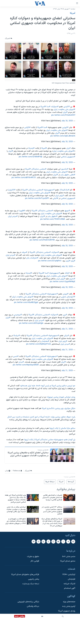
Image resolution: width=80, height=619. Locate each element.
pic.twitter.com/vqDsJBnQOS (62, 136)
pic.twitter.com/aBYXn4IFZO (24, 177)
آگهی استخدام (69, 588)
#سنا (48, 106)
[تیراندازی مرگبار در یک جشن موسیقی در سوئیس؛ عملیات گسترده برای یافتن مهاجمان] (33, 509)
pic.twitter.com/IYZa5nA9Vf (63, 115)
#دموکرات (55, 106)
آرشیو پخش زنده (68, 606)
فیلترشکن (71, 579)
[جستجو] (63, 616)
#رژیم (73, 260)
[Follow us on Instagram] (53, 542)
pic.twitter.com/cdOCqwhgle (31, 323)
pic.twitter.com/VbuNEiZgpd (26, 302)
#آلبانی (55, 198)
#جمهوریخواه (49, 189)
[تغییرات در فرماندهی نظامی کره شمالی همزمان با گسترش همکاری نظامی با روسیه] (69, 497)
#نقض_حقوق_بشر (68, 174)
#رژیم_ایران (59, 195)
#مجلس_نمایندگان (38, 169)
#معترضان (45, 341)
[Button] (8, 38)
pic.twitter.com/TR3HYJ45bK (52, 219)
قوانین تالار (34, 561)
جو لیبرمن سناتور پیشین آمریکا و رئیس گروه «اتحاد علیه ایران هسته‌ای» (47, 385)
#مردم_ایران (13, 216)
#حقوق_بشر (52, 216)
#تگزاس (27, 127)
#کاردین (66, 106)
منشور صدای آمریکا (67, 561)
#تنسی (16, 356)
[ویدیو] (42, 616)
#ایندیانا (31, 148)
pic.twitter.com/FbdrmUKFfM (42, 240)
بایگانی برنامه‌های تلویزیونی (28, 601)
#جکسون (64, 169)
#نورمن (65, 294)
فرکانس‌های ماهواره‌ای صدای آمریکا (25, 574)
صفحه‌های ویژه (69, 601)
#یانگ (67, 273)
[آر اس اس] (43, 542)
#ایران (65, 112)
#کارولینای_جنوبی (68, 296)
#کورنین (65, 127)
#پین (65, 314)
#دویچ (67, 210)
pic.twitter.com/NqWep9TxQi (38, 344)
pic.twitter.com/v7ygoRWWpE (62, 281)
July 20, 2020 (67, 120)
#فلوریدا (22, 210)
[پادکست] (38, 542)
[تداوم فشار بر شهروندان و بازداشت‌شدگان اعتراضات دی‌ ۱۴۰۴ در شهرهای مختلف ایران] (33, 521)
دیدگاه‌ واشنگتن (33, 606)
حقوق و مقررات (33, 556)
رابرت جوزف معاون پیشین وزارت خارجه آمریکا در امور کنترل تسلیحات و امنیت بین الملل (41, 417)
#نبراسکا (16, 335)
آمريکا (72, 13)
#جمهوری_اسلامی (68, 156)
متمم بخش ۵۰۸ (68, 556)
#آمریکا (43, 106)
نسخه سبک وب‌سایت (30, 583)
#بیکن (66, 335)
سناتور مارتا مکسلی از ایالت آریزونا (62, 428)
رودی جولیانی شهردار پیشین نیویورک (61, 397)
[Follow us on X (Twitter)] (63, 542)
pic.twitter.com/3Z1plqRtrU (49, 260)
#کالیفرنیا (11, 189)
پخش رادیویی (33, 579)
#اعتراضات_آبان (32, 258)
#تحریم (72, 278)
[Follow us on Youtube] (58, 542)
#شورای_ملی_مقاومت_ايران (64, 109)
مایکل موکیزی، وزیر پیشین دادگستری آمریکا (58, 408)
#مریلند (24, 252)
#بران (68, 148)
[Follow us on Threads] (48, 542)
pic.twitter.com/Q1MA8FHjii (30, 156)
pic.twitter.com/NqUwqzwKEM (26, 364)
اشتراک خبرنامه (69, 583)
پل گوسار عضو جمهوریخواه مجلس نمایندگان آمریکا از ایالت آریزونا (49, 439)
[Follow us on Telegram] (68, 542)
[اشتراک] (34, 542)
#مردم (21, 362)
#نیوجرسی (18, 314)
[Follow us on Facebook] (73, 542)
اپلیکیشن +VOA (68, 574)
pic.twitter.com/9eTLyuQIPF (37, 198)
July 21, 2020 (67, 329)
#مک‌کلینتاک (64, 189)
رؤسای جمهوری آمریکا (66, 611)
